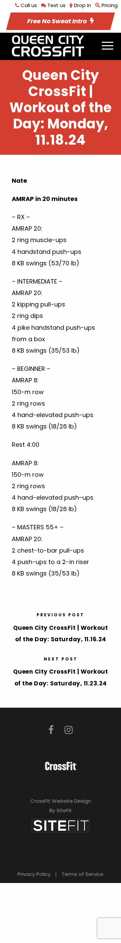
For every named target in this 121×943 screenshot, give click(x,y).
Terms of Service (83, 874)
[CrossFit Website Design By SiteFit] (60, 825)
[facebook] (51, 730)
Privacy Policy (33, 874)
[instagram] (69, 730)
